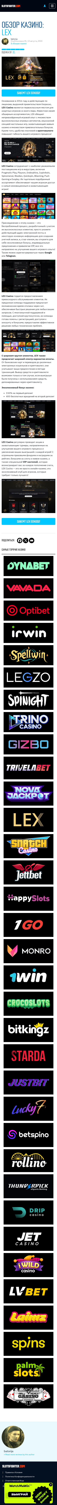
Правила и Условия (13, 1472)
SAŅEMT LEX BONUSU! (28, 93)
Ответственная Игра (14, 1480)
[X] (25, 540)
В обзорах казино (19, 43)
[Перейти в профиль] (45, 6)
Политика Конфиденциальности (19, 1476)
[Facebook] (19, 540)
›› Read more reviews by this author (19, 1454)
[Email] (31, 540)
